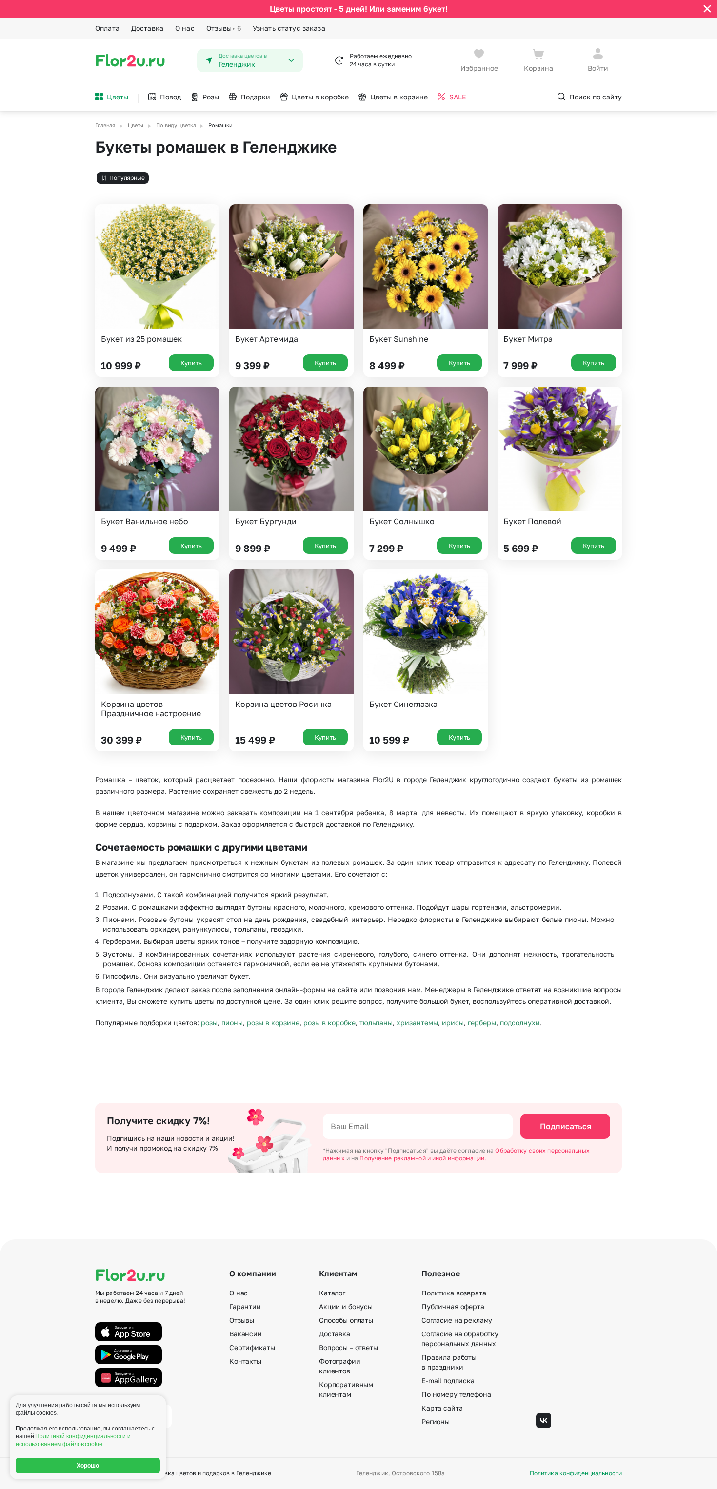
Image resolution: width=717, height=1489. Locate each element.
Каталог (332, 1293)
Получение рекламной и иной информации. (422, 1158)
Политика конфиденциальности (576, 1473)
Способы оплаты (346, 1320)
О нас (185, 28)
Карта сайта (441, 1408)
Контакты (245, 1361)
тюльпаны (376, 1023)
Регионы (435, 1421)
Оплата (107, 28)
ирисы (453, 1023)
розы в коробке (329, 1023)
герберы (482, 1023)
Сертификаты (252, 1347)
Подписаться (565, 1126)
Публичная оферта (452, 1306)
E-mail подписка (448, 1380)
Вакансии (245, 1334)
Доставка (147, 28)
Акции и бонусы (346, 1306)
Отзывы (223, 28)
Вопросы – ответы (348, 1347)
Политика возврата (453, 1293)
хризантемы (417, 1023)
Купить (191, 363)
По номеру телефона (456, 1394)
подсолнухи (520, 1023)
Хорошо (88, 1465)
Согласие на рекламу (456, 1320)
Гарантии (245, 1306)
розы (209, 1023)
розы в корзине (273, 1023)
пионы (232, 1023)
